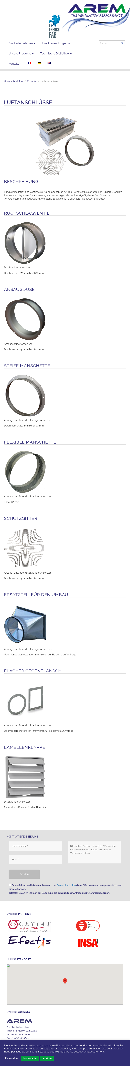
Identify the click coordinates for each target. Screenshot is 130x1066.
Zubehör (31, 81)
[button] (65, 981)
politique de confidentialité (26, 1051)
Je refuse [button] (47, 1058)
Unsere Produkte (20, 53)
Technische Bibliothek (55, 53)
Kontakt (13, 63)
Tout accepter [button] (30, 1058)
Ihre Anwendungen (55, 43)
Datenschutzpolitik (66, 885)
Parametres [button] (11, 1058)
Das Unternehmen (21, 43)
